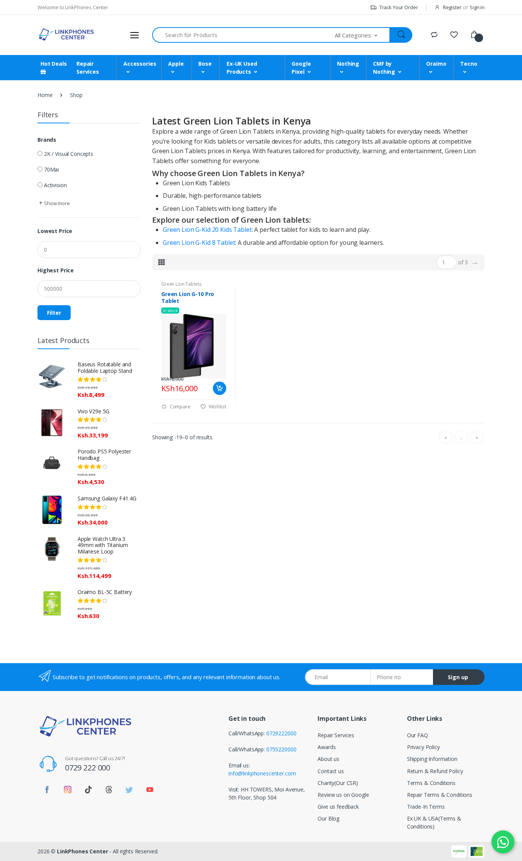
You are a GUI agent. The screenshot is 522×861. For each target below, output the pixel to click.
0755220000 (281, 749)
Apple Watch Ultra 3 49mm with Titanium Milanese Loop (103, 545)
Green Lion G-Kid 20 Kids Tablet (207, 229)
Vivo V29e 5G (93, 411)
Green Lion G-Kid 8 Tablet (199, 242)
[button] (363, 35)
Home (44, 95)
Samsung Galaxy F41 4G (107, 498)
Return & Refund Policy (435, 771)
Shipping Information (432, 758)
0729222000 (281, 733)
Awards (327, 747)
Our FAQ (417, 735)
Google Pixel (301, 67)
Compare (180, 406)
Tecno (468, 63)
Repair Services (336, 735)
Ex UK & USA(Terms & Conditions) (434, 822)
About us (328, 758)
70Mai (51, 169)
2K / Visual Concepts (68, 153)
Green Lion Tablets (181, 284)
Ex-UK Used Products (242, 67)
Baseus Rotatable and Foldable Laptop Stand (105, 367)
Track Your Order (398, 7)
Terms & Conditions (431, 783)
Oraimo (436, 63)
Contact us (331, 771)
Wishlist (217, 406)
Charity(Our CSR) (338, 783)
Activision (55, 185)
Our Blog (328, 818)
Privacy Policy (423, 747)
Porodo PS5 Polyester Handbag (104, 454)
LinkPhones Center (82, 851)
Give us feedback (338, 806)
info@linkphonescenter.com (262, 773)
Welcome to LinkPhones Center (72, 7)
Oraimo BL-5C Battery (105, 592)
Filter (54, 312)
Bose (204, 63)
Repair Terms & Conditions (439, 794)
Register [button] (452, 7)
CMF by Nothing (384, 67)
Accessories (139, 63)
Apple (175, 63)
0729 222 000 (87, 767)
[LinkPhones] (66, 34)
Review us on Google (343, 794)
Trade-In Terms (426, 806)
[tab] (161, 262)
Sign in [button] (477, 7)
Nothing (348, 63)
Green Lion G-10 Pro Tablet (187, 297)
